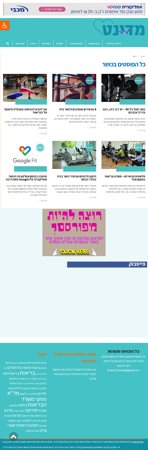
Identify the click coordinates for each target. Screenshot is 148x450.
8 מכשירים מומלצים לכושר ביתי (77, 109)
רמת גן (9, 441)
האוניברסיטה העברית (31, 383)
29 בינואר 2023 (136, 101)
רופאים (27, 420)
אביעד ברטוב (71, 101)
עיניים (44, 416)
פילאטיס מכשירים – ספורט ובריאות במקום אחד (125, 177)
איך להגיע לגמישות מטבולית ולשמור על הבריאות (25, 110)
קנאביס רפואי (39, 420)
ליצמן (23, 393)
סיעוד (21, 410)
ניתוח (23, 405)
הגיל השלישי (15, 383)
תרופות (30, 430)
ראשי (143, 56)
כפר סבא (12, 447)
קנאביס (8, 415)
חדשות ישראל (23, 447)
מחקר (41, 399)
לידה (29, 394)
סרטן (8, 410)
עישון (38, 415)
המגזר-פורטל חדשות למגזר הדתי (82, 441)
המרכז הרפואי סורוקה (34, 388)
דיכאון (28, 379)
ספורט (15, 411)
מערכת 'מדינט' (70, 168)
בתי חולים (42, 379)
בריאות (27, 372)
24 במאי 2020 (136, 168)
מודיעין (64, 441)
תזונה (37, 430)
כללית (34, 393)
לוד (55, 447)
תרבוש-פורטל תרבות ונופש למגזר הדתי (114, 441)
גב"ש (109, 447)
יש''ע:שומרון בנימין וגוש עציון (94, 447)
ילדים (42, 393)
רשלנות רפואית (27, 425)
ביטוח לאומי (31, 367)
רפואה (19, 420)
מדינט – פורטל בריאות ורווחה (47, 441)
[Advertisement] (116, 306)
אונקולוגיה (22, 363)
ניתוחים (14, 405)
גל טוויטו (124, 101)
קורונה (16, 415)
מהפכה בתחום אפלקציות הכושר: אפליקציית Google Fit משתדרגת (26, 177)
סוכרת (42, 410)
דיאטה (35, 378)
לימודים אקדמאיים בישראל (41, 447)
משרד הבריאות (34, 402)
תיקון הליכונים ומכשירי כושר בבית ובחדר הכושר (76, 177)
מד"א (13, 393)
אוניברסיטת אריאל (37, 362)
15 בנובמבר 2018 (86, 168)
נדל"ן (5, 447)
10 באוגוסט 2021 (86, 101)
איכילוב (13, 363)
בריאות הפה (11, 373)
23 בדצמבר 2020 (37, 101)
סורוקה (31, 410)
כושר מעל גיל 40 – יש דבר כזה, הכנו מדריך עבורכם (124, 110)
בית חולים (14, 367)
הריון (18, 388)
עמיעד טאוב (28, 415)
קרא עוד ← (140, 130)
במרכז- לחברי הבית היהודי (69, 447)
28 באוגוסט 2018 (37, 168)
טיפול (11, 388)
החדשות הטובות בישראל (24, 441)
